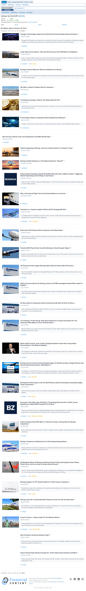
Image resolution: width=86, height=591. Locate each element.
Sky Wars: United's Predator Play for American (37, 87)
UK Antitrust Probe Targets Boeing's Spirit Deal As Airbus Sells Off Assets (47, 266)
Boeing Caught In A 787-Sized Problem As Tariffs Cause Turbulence (45, 482)
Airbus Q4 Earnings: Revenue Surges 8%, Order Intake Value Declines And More (49, 553)
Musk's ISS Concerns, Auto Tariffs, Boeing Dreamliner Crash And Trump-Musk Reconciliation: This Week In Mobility (48, 344)
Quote (16, 24)
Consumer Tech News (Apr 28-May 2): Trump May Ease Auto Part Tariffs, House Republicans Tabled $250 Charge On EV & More (49, 403)
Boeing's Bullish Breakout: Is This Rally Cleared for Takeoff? (42, 161)
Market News (11, 4)
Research (64, 24)
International (25, 4)
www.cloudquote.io (57, 578)
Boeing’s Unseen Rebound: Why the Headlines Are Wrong (41, 69)
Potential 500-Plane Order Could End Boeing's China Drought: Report (45, 248)
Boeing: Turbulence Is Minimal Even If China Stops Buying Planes (43, 441)
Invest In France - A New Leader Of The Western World (40, 517)
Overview (4, 4)
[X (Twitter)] (70, 581)
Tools (31, 2)
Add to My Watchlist (32, 22)
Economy (34, 63)
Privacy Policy (53, 582)
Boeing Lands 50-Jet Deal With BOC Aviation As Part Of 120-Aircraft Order (47, 499)
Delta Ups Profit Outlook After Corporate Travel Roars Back (42, 230)
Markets (4, 2)
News (39, 24)
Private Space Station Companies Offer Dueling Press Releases (43, 118)
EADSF (21, 16)
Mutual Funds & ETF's (17, 2)
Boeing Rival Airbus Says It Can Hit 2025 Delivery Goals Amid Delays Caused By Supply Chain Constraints (51, 383)
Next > (23, 31)
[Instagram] (82, 581)
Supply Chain (35, 221)
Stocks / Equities (36, 529)
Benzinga (24, 187)
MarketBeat (24, 46)
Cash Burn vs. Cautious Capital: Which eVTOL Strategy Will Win (43, 209)
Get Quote (7, 10)
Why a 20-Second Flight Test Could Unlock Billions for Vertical (43, 193)
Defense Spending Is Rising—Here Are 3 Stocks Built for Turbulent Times (47, 148)
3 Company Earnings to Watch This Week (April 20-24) (40, 100)
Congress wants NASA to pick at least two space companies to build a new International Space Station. (50, 124)
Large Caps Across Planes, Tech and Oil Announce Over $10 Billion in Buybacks (49, 52)
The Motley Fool (25, 127)
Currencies (18, 4)
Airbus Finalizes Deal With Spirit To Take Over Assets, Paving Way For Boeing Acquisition (48, 423)
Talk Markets (24, 529)
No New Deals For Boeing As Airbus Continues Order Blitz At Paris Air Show (48, 303)
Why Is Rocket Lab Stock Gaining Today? (35, 535)
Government (34, 376)
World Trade (40, 416)
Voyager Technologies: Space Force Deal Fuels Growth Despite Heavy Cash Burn (49, 34)
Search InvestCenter (18, 8)
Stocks (9, 2)
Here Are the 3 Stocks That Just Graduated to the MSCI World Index (27, 137)
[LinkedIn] (78, 581)
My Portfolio (30, 12)
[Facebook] (74, 581)
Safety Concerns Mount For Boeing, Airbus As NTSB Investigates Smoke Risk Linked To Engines (51, 284)
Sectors (26, 2)
